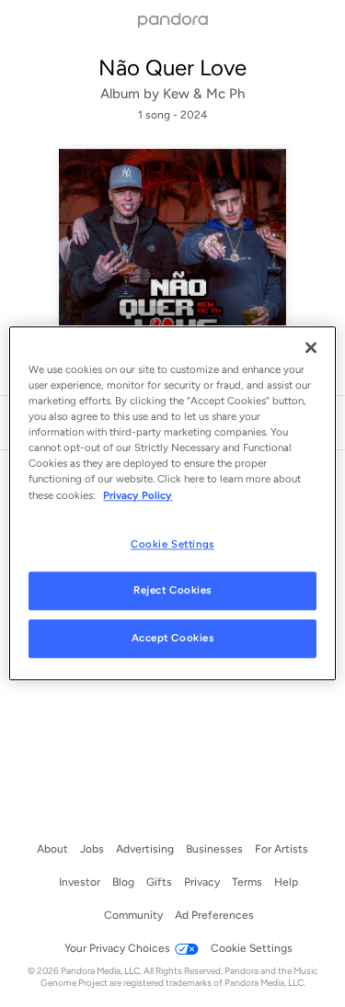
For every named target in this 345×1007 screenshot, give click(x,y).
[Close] (311, 347)
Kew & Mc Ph (204, 93)
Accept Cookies (173, 638)
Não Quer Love (172, 67)
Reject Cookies (172, 590)
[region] (172, 503)
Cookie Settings (172, 543)
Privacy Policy (137, 495)
